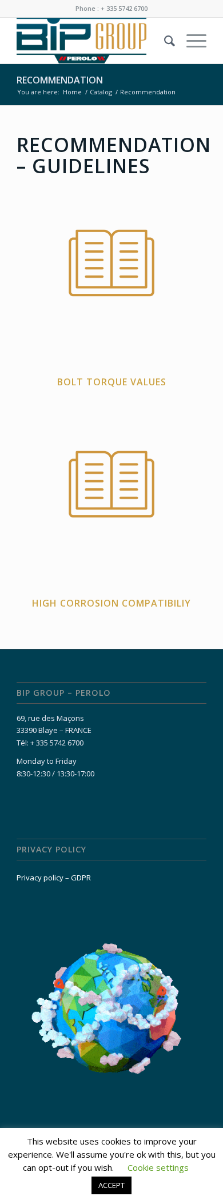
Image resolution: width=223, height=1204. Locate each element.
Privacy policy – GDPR (54, 877)
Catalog (101, 91)
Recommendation (60, 80)
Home (72, 91)
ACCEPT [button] (111, 1185)
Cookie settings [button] (158, 1167)
